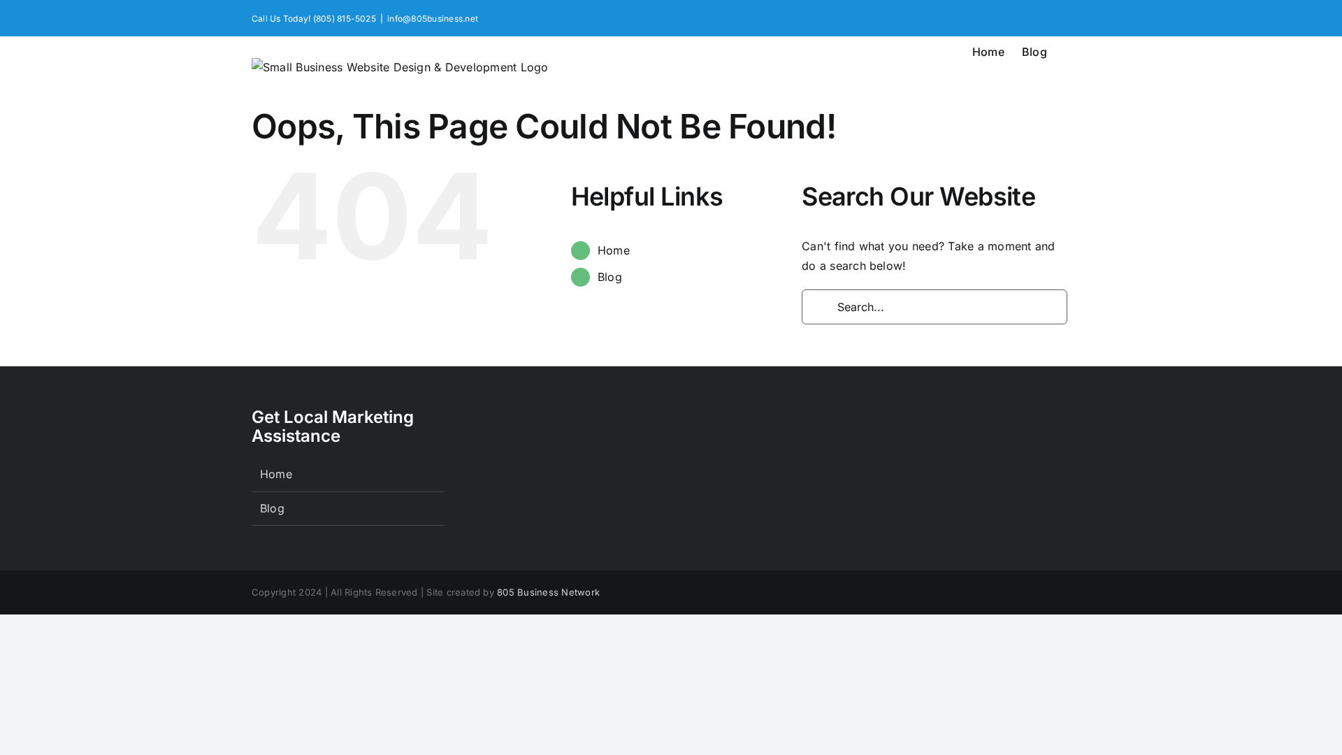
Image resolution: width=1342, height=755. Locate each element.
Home (614, 250)
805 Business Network (548, 592)
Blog (610, 277)
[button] (1069, 50)
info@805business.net (432, 18)
